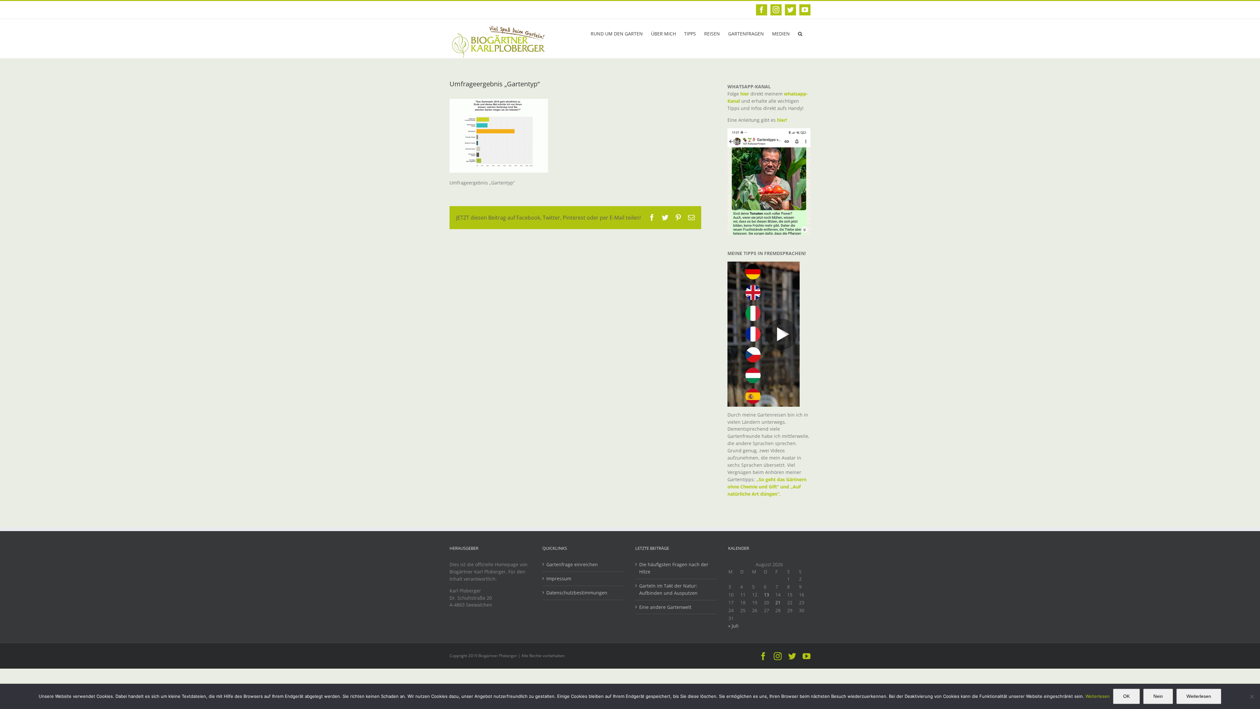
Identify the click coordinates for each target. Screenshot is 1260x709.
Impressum (558, 578)
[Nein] (1252, 696)
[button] (800, 33)
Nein (1158, 696)
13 (766, 594)
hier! (782, 120)
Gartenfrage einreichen (572, 564)
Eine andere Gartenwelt (665, 607)
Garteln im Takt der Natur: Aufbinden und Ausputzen (668, 589)
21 (778, 602)
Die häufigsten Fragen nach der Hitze (673, 568)
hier (744, 94)
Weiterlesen (1097, 696)
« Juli (733, 626)
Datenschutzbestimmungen (576, 593)
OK (1126, 696)
